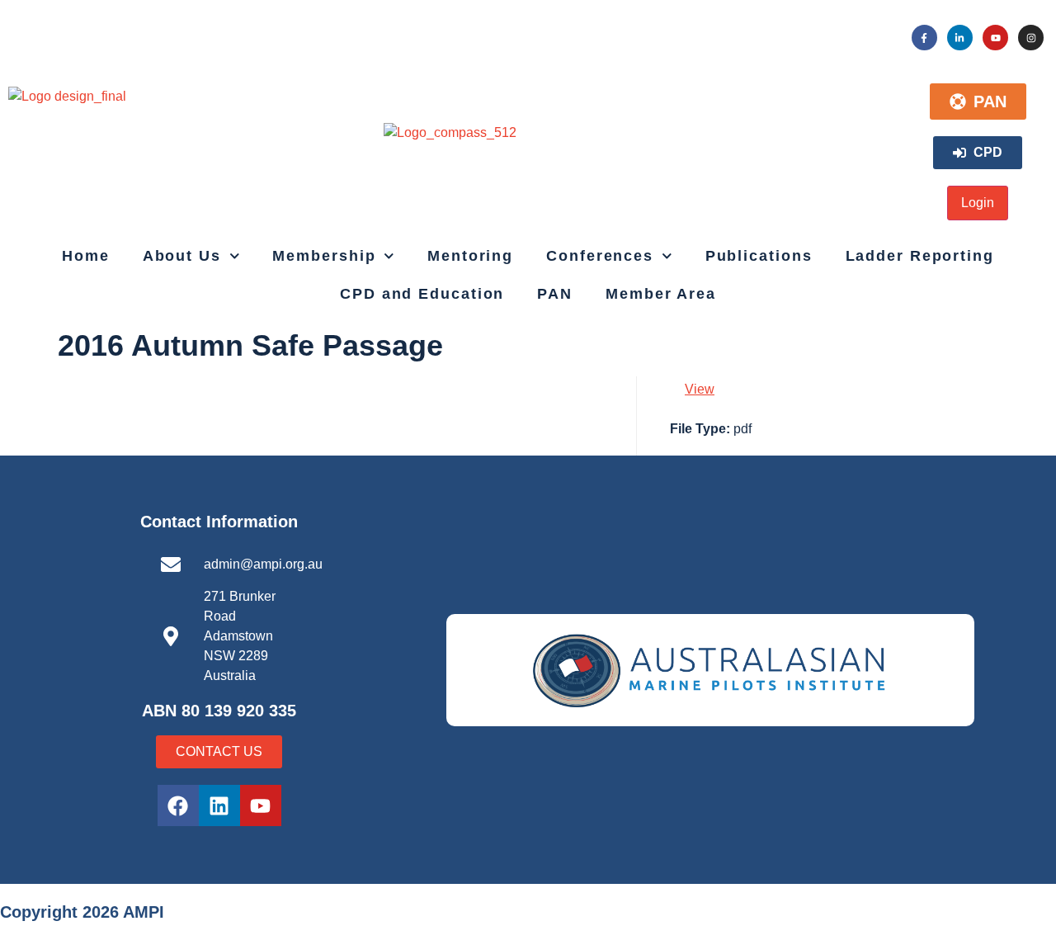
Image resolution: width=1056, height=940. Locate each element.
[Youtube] (995, 37)
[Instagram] (1031, 37)
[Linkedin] (219, 805)
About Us (182, 256)
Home (86, 256)
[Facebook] (178, 805)
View (699, 389)
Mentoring (470, 256)
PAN (555, 294)
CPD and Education (422, 294)
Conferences (599, 256)
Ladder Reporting (920, 256)
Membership (323, 256)
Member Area (661, 294)
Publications (759, 256)
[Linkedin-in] (960, 37)
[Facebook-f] (924, 37)
